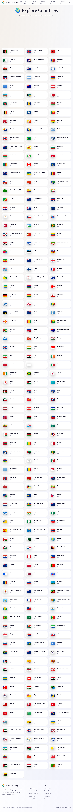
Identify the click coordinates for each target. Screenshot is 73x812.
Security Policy (47, 791)
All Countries (32, 796)
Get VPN (46, 799)
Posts (20, 1)
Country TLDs (32, 799)
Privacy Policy (47, 788)
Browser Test (42, 2)
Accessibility (47, 796)
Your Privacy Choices (66, 807)
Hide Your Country (33, 793)
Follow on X (58, 807)
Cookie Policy (47, 793)
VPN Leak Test (52, 2)
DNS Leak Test (62, 2)
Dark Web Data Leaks (34, 791)
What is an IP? (32, 788)
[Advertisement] (36, 34)
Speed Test (33, 2)
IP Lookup (26, 2)
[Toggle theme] (69, 2)
